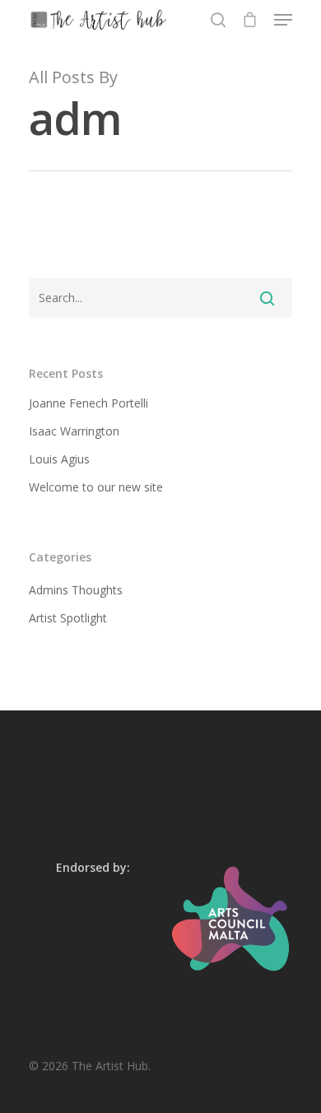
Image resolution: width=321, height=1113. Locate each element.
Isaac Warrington (74, 431)
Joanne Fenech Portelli (88, 403)
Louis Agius (59, 459)
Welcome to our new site (96, 487)
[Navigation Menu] (283, 20)
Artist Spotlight (68, 618)
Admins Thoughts (76, 590)
